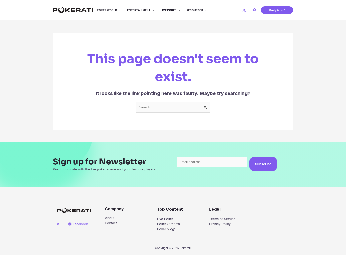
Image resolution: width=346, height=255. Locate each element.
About (109, 218)
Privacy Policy (220, 224)
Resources (194, 10)
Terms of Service (222, 219)
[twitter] (58, 224)
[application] (119, 10)
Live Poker (169, 10)
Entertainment (139, 10)
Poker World (107, 10)
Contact (111, 223)
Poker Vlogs (166, 229)
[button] (255, 10)
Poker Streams (168, 224)
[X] (244, 10)
